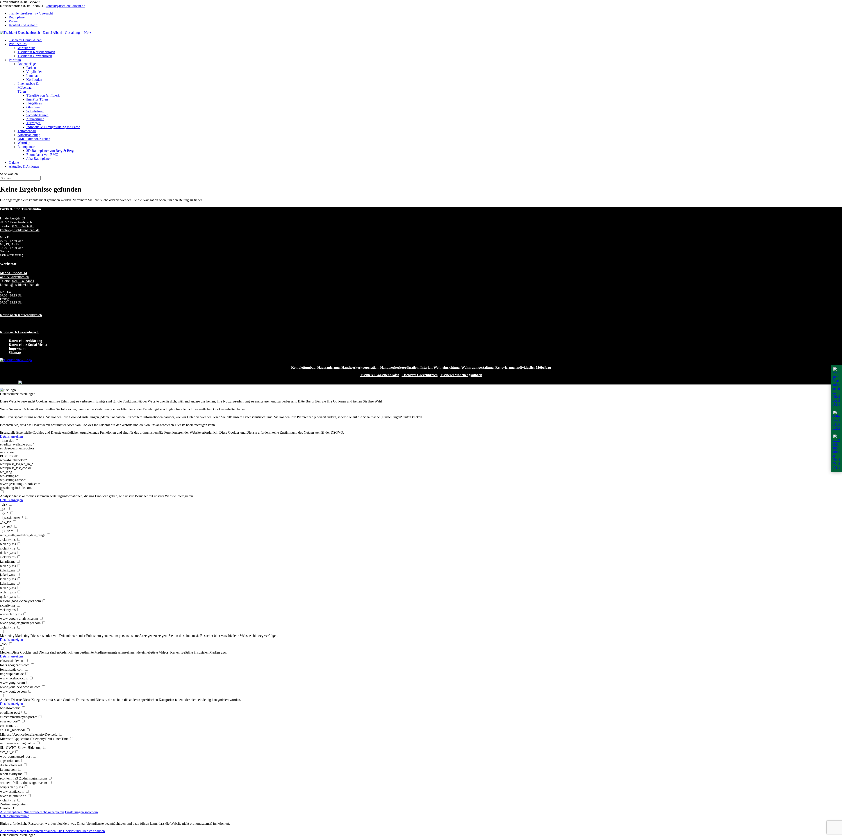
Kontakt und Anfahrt (23, 25)
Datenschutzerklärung (25, 341)
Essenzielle (7, 432)
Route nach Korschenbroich (21, 315)
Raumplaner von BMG (42, 154)
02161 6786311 (23, 226)
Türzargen (33, 123)
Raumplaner (17, 17)
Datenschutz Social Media (28, 345)
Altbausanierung (29, 135)
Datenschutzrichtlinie (14, 816)
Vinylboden (34, 72)
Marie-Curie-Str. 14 (13, 273)
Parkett (31, 68)
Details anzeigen (11, 436)
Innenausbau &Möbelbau (28, 85)
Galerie (14, 162)
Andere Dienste (11, 700)
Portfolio (15, 60)
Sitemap (15, 352)
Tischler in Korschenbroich (36, 52)
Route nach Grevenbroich (19, 332)
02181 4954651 (23, 281)
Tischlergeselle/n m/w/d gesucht (31, 13)
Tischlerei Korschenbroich (379, 375)
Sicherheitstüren (37, 115)
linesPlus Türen (37, 99)
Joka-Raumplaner (38, 158)
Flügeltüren (34, 103)
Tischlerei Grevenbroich (420, 375)
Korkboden (34, 79)
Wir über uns (18, 44)
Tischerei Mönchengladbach (461, 375)
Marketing (7, 636)
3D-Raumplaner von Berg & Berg (50, 151)
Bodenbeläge (27, 64)
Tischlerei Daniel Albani (25, 40)
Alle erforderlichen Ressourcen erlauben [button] (28, 831)
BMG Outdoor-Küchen (34, 139)
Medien (5, 652)
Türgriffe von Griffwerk (43, 95)
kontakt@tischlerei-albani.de (19, 230)
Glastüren (33, 107)
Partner (14, 21)
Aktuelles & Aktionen (24, 166)
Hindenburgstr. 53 (12, 218)
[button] (421, 835)
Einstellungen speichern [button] (81, 812)
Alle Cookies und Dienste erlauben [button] (80, 831)
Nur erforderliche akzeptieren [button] (43, 812)
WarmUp (24, 143)
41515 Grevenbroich (14, 277)
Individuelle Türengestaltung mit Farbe (53, 127)
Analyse (5, 496)
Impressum (17, 348)
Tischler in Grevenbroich (35, 56)
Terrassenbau (27, 131)
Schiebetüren (35, 111)
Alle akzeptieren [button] (11, 812)
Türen (22, 91)
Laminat (32, 75)
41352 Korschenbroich (16, 222)
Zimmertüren (35, 119)
